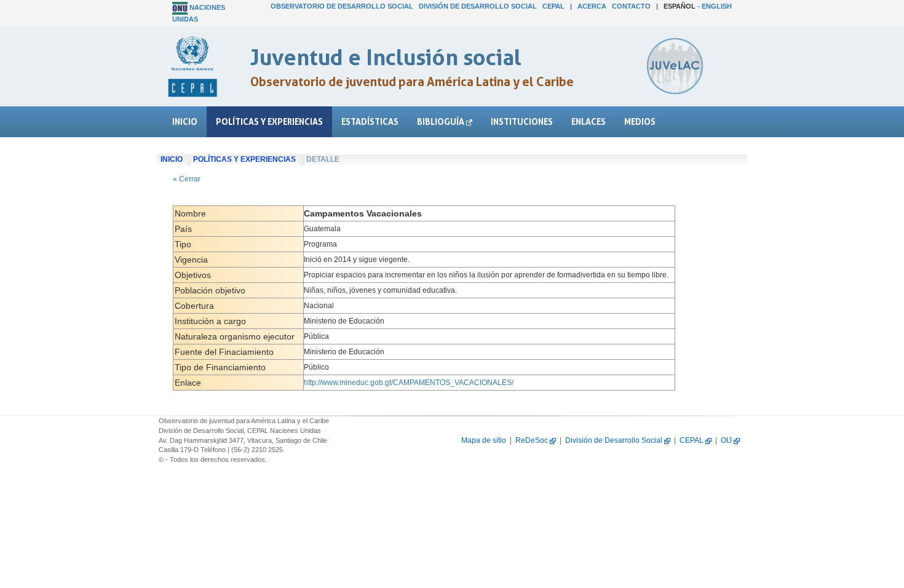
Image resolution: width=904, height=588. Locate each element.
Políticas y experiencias (269, 121)
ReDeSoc (532, 440)
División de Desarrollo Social (478, 6)
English (717, 6)
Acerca (591, 6)
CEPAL (553, 6)
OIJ (727, 440)
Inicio (184, 121)
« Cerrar (186, 179)
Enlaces (588, 121)
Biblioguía (441, 121)
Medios (640, 121)
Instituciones (522, 121)
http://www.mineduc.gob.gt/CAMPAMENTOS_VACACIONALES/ (408, 382)
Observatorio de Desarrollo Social (342, 6)
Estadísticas (369, 121)
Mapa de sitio (483, 440)
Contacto (631, 6)
